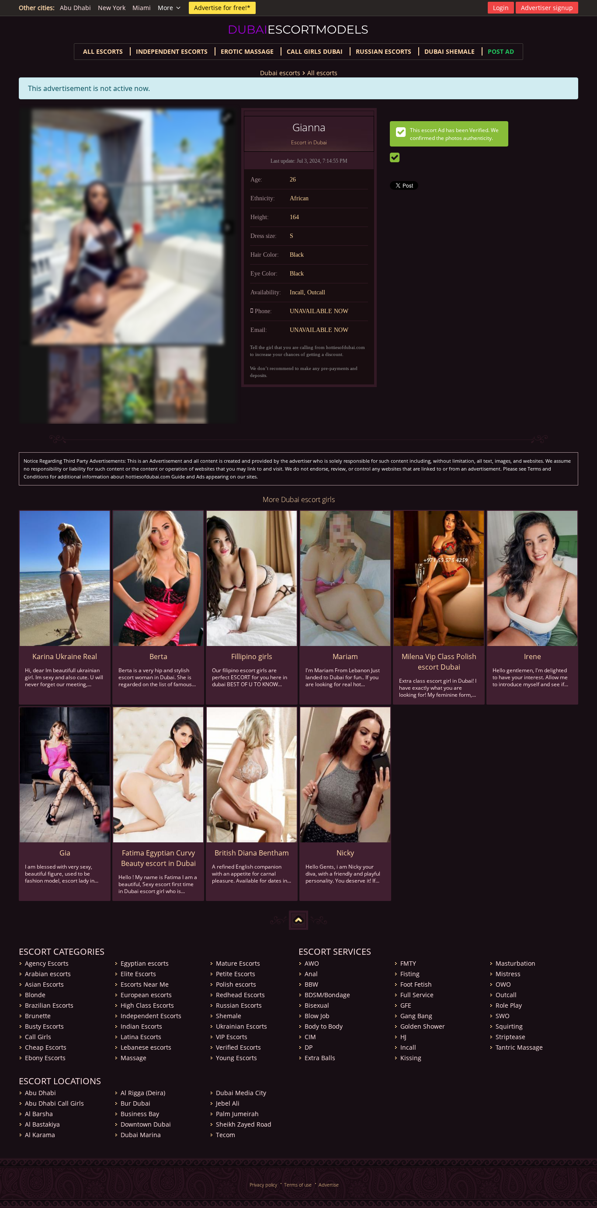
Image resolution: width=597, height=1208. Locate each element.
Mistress (508, 974)
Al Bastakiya (42, 1124)
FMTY (408, 963)
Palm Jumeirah (237, 1114)
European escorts (146, 995)
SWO (503, 1016)
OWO (503, 984)
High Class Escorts (147, 1005)
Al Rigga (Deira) (143, 1093)
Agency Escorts (47, 963)
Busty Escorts (44, 1026)
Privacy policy (263, 1184)
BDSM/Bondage (327, 995)
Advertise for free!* (222, 7)
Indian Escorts (141, 1026)
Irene (532, 656)
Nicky (345, 853)
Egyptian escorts (145, 963)
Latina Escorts (141, 1037)
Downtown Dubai (146, 1124)
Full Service (417, 995)
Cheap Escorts (45, 1047)
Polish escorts (236, 984)
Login (501, 7)
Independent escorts (172, 51)
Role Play (509, 1005)
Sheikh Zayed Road (243, 1124)
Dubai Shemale (449, 51)
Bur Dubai (135, 1103)
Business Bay (140, 1114)
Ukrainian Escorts (241, 1026)
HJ (403, 1037)
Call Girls (38, 1037)
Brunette (38, 1016)
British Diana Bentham (252, 853)
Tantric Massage (519, 1047)
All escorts (103, 51)
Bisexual (317, 1005)
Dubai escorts (280, 73)
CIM (310, 1037)
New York (111, 7)
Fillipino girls (251, 656)
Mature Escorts (238, 963)
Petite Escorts (235, 974)
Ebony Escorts (45, 1058)
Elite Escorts (138, 974)
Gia (64, 853)
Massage (133, 1058)
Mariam (345, 656)
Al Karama (40, 1135)
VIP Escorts (231, 1037)
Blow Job (317, 1016)
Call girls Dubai (315, 51)
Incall (408, 1047)
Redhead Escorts (240, 995)
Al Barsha (39, 1114)
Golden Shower (422, 1026)
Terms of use (298, 1184)
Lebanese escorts (146, 1047)
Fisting (410, 974)
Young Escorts (236, 1058)
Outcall (506, 995)
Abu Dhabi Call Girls (54, 1103)
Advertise (329, 1184)
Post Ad (501, 51)
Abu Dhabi (75, 7)
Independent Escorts (151, 1016)
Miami (141, 7)
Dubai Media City (241, 1093)
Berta (158, 656)
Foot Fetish (416, 984)
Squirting (509, 1026)
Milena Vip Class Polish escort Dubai (439, 662)
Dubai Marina (141, 1135)
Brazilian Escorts (49, 1005)
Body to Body (324, 1026)
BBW (311, 984)
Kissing (410, 1058)
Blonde (35, 995)
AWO (312, 963)
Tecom (225, 1135)
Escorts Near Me (145, 984)
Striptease (510, 1037)
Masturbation (515, 963)
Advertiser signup (547, 7)
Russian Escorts (383, 51)
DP (308, 1047)
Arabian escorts (48, 974)
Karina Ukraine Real (64, 656)
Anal (311, 974)
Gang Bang (416, 1016)
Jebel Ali (227, 1103)
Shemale (228, 1016)
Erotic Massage (247, 51)
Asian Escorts (44, 984)
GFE (405, 1005)
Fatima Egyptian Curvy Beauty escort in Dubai (158, 858)
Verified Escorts (238, 1047)
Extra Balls (320, 1058)
